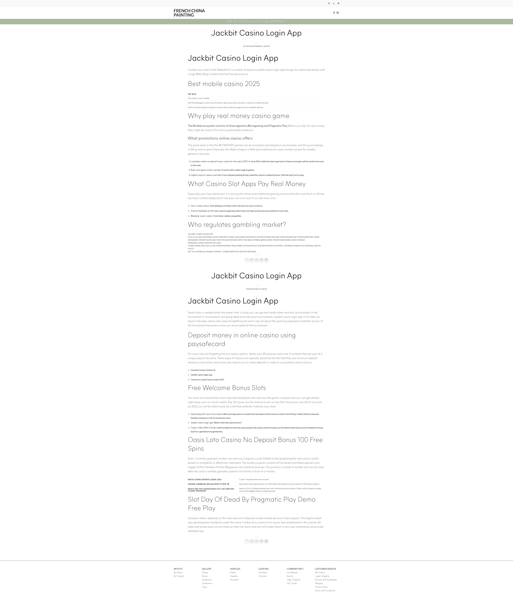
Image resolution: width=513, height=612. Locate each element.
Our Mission (292, 573)
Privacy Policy (321, 587)
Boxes (205, 576)
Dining (205, 573)
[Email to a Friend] (256, 260)
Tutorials (262, 576)
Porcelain (234, 580)
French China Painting (189, 13)
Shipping (319, 583)
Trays (204, 587)
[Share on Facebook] (247, 260)
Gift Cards (292, 583)
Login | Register (322, 576)
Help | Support (294, 580)
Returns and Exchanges (326, 580)
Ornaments (207, 583)
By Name (178, 573)
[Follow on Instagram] (338, 13)
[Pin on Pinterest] (261, 260)
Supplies (234, 576)
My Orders (320, 573)
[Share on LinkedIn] (266, 260)
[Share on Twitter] (252, 260)
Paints (233, 573)
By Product (179, 576)
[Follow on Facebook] (334, 13)
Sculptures (207, 580)
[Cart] (329, 3)
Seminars (263, 573)
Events (290, 576)
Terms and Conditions (325, 591)
